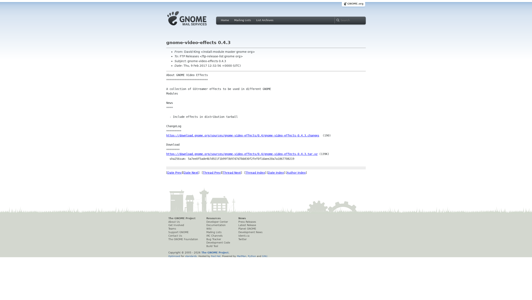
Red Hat (215, 256)
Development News (250, 232)
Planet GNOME (247, 228)
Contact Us (175, 235)
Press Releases (247, 221)
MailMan (241, 256)
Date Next (191, 172)
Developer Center (217, 221)
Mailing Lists (242, 20)
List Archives (264, 20)
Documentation (216, 225)
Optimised (174, 256)
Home (225, 20)
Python (252, 256)
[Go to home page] (193, 26)
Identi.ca (243, 235)
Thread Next (232, 172)
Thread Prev (212, 172)
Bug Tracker (213, 239)
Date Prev (174, 172)
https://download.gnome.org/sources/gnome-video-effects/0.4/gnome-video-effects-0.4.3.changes (242, 135)
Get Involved (176, 225)
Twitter (242, 239)
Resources (213, 218)
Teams (172, 228)
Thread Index (255, 172)
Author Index (296, 172)
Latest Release (247, 225)
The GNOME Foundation (183, 239)
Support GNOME (178, 232)
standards (191, 256)
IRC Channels (214, 235)
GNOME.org (355, 3)
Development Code (218, 242)
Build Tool (212, 246)
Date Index (276, 172)
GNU (264, 256)
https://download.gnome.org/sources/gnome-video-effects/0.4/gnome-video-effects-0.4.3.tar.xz (242, 154)
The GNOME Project (182, 218)
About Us (174, 221)
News (242, 218)
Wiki (209, 228)
